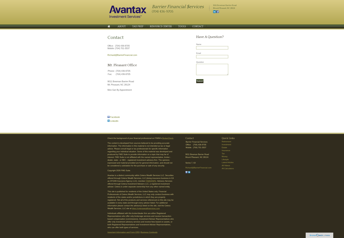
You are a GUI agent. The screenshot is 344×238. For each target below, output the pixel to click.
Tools (182, 26)
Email (198, 53)
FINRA (148, 181)
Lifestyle (225, 159)
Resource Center (161, 26)
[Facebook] (217, 12)
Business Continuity (149, 232)
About (122, 26)
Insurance (226, 150)
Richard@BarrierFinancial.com (122, 55)
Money (224, 156)
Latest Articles (228, 162)
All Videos (226, 165)
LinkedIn (114, 121)
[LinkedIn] (214, 12)
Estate (224, 147)
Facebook (115, 117)
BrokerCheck (167, 138)
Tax (223, 153)
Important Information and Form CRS (123, 232)
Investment (226, 144)
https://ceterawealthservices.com (146, 208)
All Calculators (228, 168)
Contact (197, 26)
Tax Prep (137, 26)
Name (198, 44)
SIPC (154, 181)
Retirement (226, 141)
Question (200, 62)
